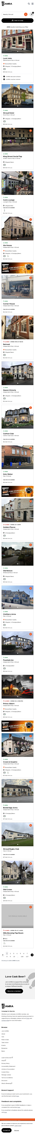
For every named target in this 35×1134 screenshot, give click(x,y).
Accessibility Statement (8, 1066)
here (17, 1096)
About (3, 1034)
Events (3, 1045)
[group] (17, 41)
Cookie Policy (5, 1072)
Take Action (4, 1042)
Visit (2, 1036)
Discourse (4, 1080)
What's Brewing (6, 1083)
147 (27, 956)
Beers (3, 1051)
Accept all (6, 1130)
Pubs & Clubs (5, 1039)
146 (22, 956)
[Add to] (30, 32)
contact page (5, 1020)
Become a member (14, 991)
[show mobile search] (29, 4)
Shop (3, 1060)
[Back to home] (6, 3)
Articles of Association (8, 1069)
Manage (16, 1130)
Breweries (4, 1048)
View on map (18, 20)
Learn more (17, 1125)
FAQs (27, 1018)
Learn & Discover (6, 1057)
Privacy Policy (5, 1063)
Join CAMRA (5, 1031)
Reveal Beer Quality (11, 63)
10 (14, 956)
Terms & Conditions (7, 1077)
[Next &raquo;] (32, 955)
